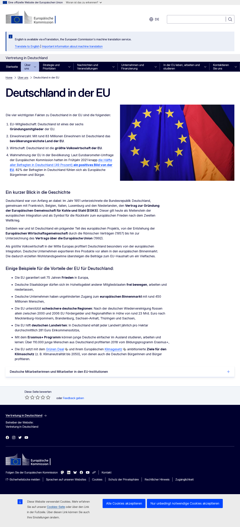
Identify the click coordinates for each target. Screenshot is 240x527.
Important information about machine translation (72, 46)
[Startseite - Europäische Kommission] (34, 18)
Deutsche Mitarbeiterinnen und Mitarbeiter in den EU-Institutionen (59, 371)
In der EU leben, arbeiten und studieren (181, 66)
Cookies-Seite (56, 507)
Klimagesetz (113, 349)
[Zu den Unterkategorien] (36, 67)
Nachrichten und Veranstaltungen (87, 66)
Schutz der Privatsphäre (123, 479)
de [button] (157, 19)
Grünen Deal (55, 349)
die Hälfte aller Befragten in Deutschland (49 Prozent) (61, 165)
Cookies (97, 479)
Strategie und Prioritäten (51, 66)
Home (9, 77)
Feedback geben (73, 398)
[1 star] (27, 397)
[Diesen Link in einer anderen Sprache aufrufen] (66, 349)
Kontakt (106, 472)
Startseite (12, 66)
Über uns (27, 66)
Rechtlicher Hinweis (157, 479)
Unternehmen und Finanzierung (132, 66)
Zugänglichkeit (184, 479)
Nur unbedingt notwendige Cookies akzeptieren (184, 503)
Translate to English (27, 46)
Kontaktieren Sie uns (221, 66)
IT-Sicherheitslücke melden (23, 479)
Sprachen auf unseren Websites (66, 479)
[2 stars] (29, 397)
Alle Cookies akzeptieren (124, 503)
